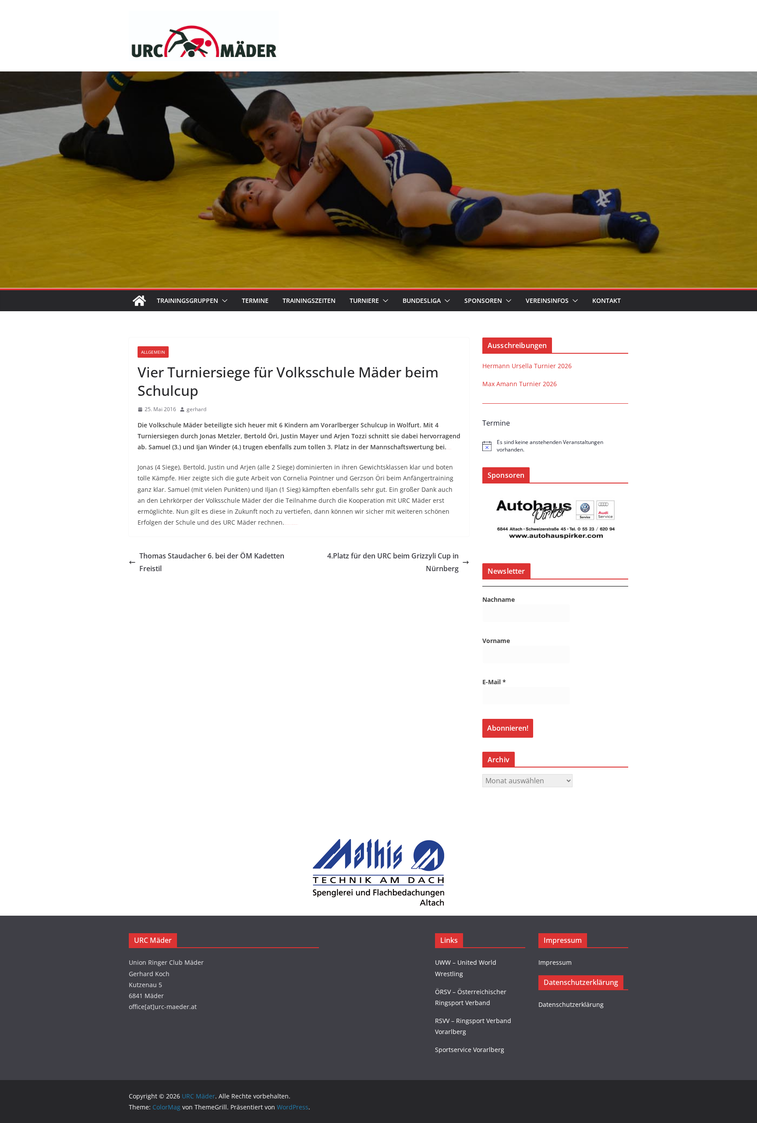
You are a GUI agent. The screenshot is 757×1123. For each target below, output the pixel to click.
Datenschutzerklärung (571, 1004)
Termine (255, 300)
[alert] (555, 446)
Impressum (555, 962)
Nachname (498, 599)
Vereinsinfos (547, 300)
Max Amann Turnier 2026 (519, 384)
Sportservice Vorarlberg (469, 1049)
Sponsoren (483, 300)
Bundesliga (422, 300)
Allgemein (153, 352)
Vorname (496, 640)
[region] (555, 519)
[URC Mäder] (378, 77)
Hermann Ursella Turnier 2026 (527, 366)
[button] (223, 301)
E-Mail (494, 682)
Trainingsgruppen (187, 300)
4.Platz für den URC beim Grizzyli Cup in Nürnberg (393, 562)
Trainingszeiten (309, 300)
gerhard (196, 409)
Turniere (364, 300)
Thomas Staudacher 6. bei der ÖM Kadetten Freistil (211, 562)
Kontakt (606, 300)
